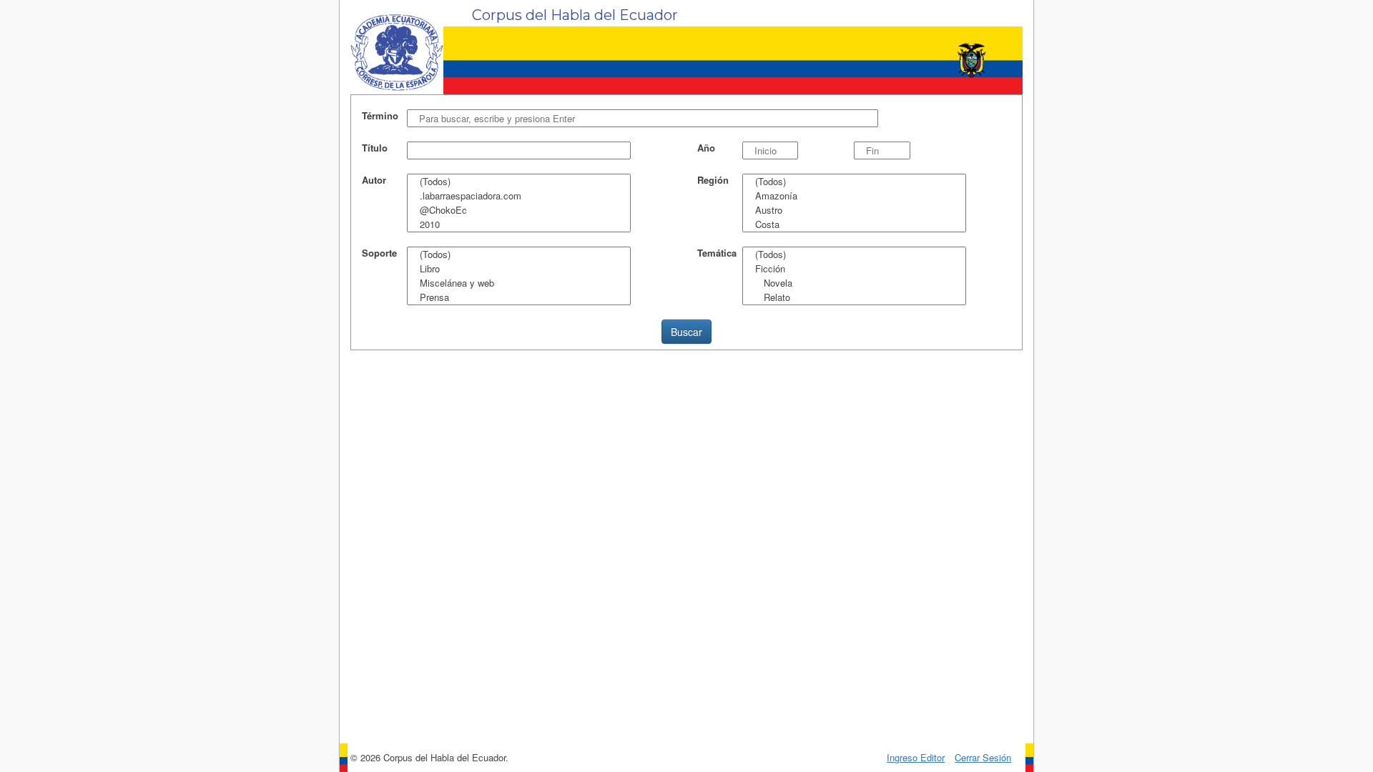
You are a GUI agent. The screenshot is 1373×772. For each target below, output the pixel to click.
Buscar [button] (686, 332)
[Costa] (854, 224)
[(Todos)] (518, 181)
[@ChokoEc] (518, 210)
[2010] (518, 224)
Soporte (379, 253)
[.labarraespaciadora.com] (518, 196)
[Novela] (854, 283)
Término (380, 115)
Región (713, 180)
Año (706, 148)
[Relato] (854, 297)
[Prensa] (518, 297)
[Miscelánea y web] (518, 283)
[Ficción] (854, 269)
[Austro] (854, 210)
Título (375, 148)
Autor (374, 180)
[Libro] (518, 269)
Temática (717, 253)
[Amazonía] (854, 196)
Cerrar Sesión (983, 757)
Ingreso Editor (916, 757)
